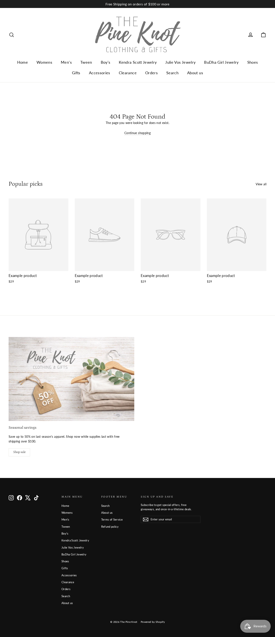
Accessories (99, 72)
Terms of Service (112, 519)
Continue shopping (137, 133)
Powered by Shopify (153, 621)
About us (195, 72)
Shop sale (19, 452)
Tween (86, 62)
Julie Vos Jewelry (180, 62)
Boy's (105, 62)
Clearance (128, 72)
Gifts (76, 72)
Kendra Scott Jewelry (138, 62)
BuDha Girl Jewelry (221, 62)
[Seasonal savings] (71, 379)
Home (22, 62)
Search (172, 72)
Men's (66, 62)
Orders (151, 72)
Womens (44, 62)
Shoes (252, 62)
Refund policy (110, 526)
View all (261, 184)
